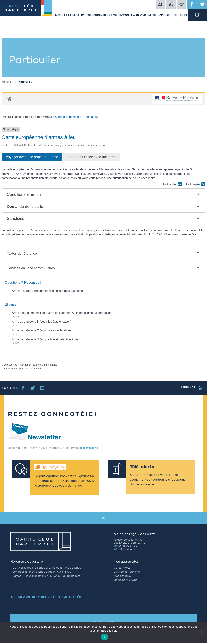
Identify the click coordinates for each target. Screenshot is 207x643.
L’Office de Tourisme (127, 571)
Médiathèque (122, 575)
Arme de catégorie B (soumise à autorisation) (41, 321)
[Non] (202, 632)
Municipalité (131, 15)
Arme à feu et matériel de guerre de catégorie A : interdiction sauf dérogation (61, 312)
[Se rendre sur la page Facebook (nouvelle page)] (23, 388)
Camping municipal (126, 579)
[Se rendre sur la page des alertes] (181, 4)
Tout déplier (193, 184)
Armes (48, 116)
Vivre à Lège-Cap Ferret (156, 15)
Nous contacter (129, 549)
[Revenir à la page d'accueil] (26, 10)
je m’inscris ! (91, 447)
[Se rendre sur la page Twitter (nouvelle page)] (32, 388)
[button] (103, 195)
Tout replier (170, 184)
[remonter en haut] (103, 518)
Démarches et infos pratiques (72, 15)
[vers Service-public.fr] (177, 99)
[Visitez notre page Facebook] (192, 4)
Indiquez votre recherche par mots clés (45, 597)
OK (105, 637)
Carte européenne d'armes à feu (76, 116)
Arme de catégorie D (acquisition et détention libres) (46, 339)
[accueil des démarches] (9, 98)
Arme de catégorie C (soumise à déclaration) (41, 330)
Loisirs (36, 116)
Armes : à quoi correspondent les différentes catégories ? (49, 290)
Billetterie (180, 15)
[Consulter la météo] (161, 4)
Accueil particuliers (16, 116)
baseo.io (37, 368)
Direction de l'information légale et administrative (30, 364)
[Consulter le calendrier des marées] (171, 4)
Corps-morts (122, 567)
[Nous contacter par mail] (42, 388)
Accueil (7, 82)
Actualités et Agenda (108, 15)
